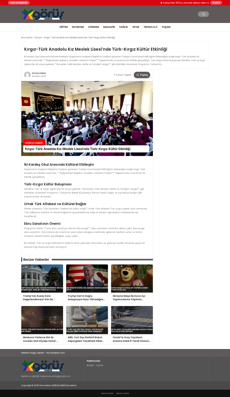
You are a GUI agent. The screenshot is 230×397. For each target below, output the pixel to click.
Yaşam (166, 27)
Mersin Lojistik (122, 393)
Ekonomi (78, 27)
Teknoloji (150, 27)
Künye (100, 365)
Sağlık (123, 27)
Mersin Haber (107, 393)
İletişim (90, 365)
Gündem (93, 27)
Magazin (109, 27)
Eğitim (64, 27)
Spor (135, 27)
